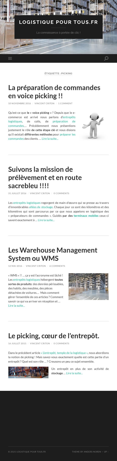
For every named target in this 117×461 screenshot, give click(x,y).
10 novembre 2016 (19, 103)
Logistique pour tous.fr (58, 22)
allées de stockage (41, 207)
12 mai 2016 (15, 266)
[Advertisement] (62, 418)
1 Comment (65, 103)
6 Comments (57, 266)
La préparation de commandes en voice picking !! (54, 91)
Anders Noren (92, 452)
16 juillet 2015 (17, 343)
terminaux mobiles (86, 215)
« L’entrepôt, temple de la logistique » (64, 353)
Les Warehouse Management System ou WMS (52, 254)
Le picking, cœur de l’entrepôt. (53, 336)
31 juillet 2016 (17, 193)
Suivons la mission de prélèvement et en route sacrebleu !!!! (45, 177)
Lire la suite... (50, 138)
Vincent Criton (45, 103)
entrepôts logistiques (26, 202)
